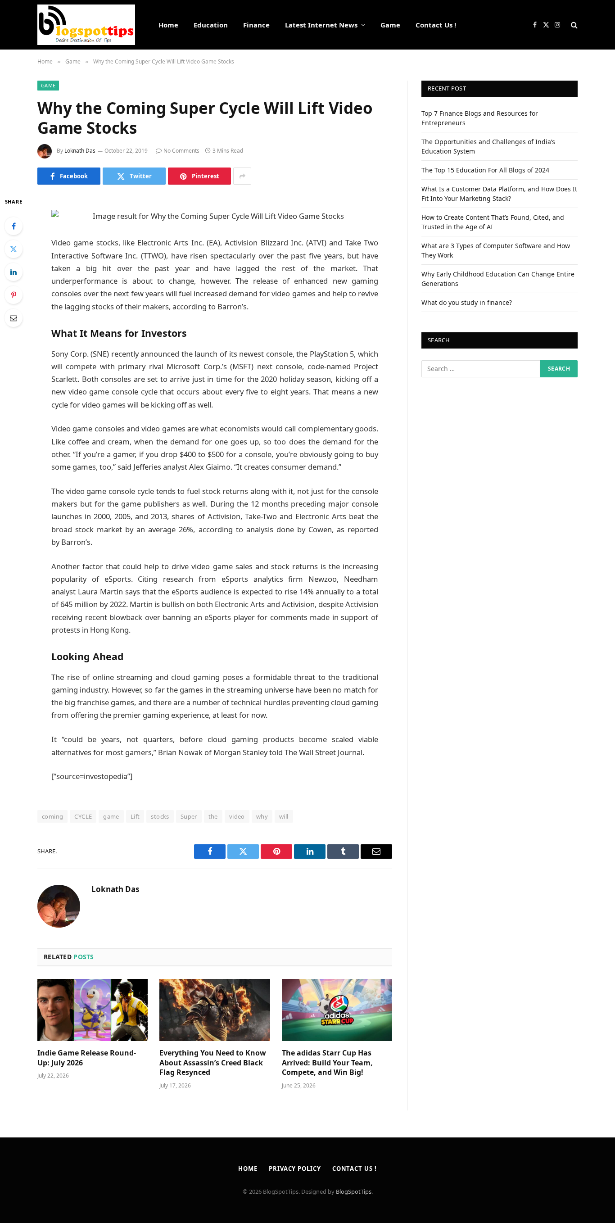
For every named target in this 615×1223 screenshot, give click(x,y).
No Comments (181, 150)
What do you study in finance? (466, 302)
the (213, 816)
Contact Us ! (436, 24)
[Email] (14, 318)
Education (211, 24)
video (237, 816)
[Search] (573, 25)
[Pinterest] (14, 295)
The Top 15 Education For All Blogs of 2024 (485, 170)
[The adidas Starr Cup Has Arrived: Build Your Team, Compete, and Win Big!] (337, 1010)
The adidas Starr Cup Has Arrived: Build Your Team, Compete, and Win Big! (327, 1063)
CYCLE (83, 816)
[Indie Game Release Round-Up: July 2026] (92, 1010)
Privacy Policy (295, 1168)
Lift (135, 816)
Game (390, 24)
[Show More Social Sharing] (242, 176)
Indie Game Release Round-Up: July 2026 (86, 1058)
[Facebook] (14, 226)
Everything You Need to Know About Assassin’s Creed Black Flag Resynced (212, 1063)
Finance (256, 24)
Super (189, 816)
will (284, 816)
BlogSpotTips (353, 1191)
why (262, 816)
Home (168, 24)
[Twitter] (14, 249)
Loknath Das (79, 150)
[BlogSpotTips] (86, 25)
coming (52, 816)
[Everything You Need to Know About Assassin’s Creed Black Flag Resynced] (214, 1010)
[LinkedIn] (14, 272)
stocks (160, 816)
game (111, 816)
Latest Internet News (321, 24)
